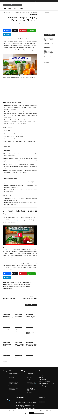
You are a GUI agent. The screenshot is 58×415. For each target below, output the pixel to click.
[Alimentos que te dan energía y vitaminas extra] (31, 311)
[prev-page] (4, 362)
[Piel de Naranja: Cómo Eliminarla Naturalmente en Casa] (41, 39)
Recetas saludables (18, 286)
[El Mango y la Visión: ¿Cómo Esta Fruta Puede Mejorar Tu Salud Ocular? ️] (41, 58)
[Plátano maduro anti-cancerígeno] (20, 352)
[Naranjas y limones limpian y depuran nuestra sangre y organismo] (31, 339)
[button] (53, 8)
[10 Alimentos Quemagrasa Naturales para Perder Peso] (5, 388)
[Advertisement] (38, 5)
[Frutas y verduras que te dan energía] (31, 352)
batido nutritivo (18, 282)
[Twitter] (7, 1)
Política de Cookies (39, 413)
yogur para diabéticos (7, 288)
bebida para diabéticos (7, 284)
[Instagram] (5, 1)
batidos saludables (26, 282)
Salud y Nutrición (9, 12)
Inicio (4, 12)
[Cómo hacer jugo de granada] (8, 339)
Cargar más (46, 62)
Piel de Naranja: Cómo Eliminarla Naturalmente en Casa (48, 39)
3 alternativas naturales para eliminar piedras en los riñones (19, 345)
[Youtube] (11, 1)
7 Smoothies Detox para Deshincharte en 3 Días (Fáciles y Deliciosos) (13, 382)
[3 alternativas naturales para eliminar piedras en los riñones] (20, 339)
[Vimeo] (9, 1)
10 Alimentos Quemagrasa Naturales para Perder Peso (13, 388)
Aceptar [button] (31, 413)
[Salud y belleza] (19, 24)
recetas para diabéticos (8, 286)
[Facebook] (3, 1)
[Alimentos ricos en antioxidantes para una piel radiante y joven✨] (8, 311)
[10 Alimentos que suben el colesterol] (8, 352)
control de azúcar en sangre (19, 284)
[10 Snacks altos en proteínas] (20, 311)
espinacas (28, 284)
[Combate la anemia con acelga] (20, 324)
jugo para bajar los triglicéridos (11, 221)
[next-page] (6, 362)
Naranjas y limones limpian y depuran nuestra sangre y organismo (31, 345)
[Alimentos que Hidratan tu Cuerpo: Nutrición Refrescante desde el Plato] (23, 388)
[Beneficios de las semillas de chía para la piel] (8, 324)
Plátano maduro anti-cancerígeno (19, 358)
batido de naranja (10, 282)
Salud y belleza (15, 23)
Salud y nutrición (26, 286)
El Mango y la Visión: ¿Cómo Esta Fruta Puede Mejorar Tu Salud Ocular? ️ (49, 58)
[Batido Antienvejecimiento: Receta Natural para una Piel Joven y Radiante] (41, 51)
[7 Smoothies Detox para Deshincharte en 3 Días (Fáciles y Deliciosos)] (5, 382)
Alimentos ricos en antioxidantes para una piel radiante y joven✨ (8, 317)
